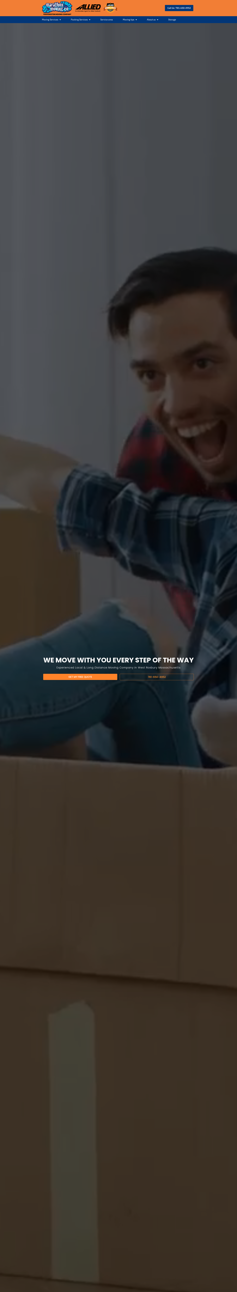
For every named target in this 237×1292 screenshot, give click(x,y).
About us (151, 19)
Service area (106, 19)
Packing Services (79, 19)
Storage (172, 19)
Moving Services (50, 19)
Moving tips (128, 19)
